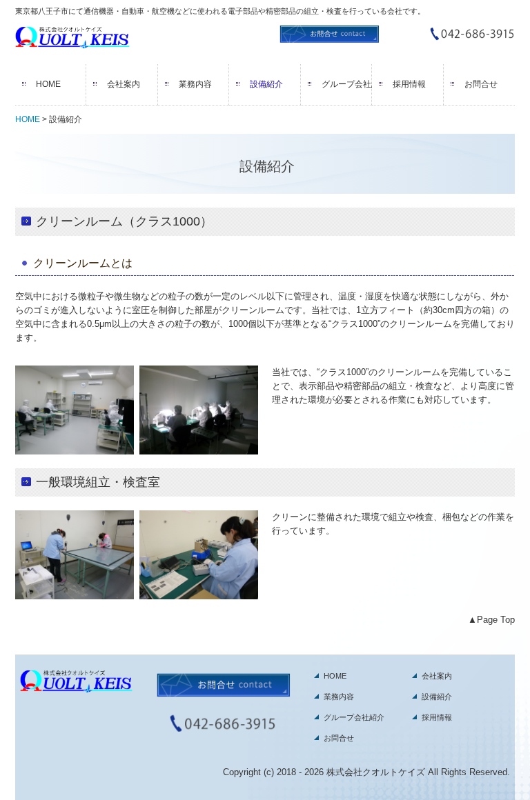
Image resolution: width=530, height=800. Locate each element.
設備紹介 (266, 84)
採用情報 (409, 84)
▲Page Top (491, 619)
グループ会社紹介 (347, 84)
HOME (48, 84)
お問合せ (481, 84)
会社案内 (123, 84)
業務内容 (195, 84)
